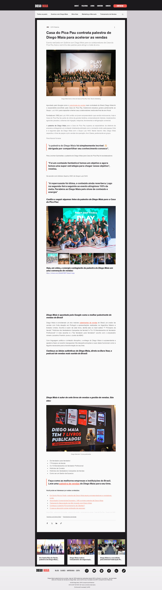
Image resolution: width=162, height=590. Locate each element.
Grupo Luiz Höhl (110, 512)
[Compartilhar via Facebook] (47, 523)
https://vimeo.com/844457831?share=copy (60, 273)
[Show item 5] (98, 258)
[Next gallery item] (113, 229)
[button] (100, 6)
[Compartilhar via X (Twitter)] (52, 523)
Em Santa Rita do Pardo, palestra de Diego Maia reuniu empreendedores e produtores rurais (49, 559)
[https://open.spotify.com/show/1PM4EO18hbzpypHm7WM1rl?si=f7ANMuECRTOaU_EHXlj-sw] (101, 571)
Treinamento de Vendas (108, 14)
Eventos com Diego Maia (59, 14)
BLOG (57, 570)
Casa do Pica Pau (99, 512)
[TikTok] (124, 571)
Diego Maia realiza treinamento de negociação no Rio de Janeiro (80, 559)
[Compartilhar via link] (61, 523)
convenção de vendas (87, 512)
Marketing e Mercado (89, 14)
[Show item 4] (87, 258)
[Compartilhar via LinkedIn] (56, 523)
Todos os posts (42, 14)
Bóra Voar (75, 14)
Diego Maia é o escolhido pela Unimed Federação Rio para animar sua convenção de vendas (111, 559)
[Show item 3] (75, 258)
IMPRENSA (71, 570)
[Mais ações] (114, 27)
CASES (62, 570)
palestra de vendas (74, 512)
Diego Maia (49, 512)
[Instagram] (87, 571)
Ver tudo (122, 536)
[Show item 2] (63, 258)
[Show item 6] (110, 258)
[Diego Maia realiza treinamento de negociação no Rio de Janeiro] (81, 547)
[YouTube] (94, 571)
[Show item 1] (52, 258)
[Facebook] (109, 571)
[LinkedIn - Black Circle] (116, 571)
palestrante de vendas (60, 512)
